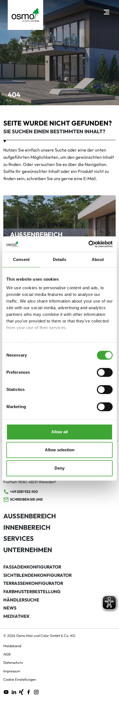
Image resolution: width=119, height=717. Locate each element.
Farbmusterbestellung (32, 591)
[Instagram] (36, 691)
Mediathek (16, 616)
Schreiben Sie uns (26, 499)
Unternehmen (27, 550)
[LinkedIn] (14, 691)
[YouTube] (6, 691)
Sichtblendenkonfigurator (37, 575)
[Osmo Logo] (25, 15)
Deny (59, 468)
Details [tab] (59, 259)
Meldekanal (12, 646)
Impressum (11, 671)
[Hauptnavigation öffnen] (106, 12)
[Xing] (21, 691)
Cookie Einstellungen (19, 679)
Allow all (59, 431)
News (9, 608)
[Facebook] (28, 691)
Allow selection (59, 449)
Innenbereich (26, 527)
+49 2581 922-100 (24, 491)
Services (18, 538)
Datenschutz (13, 662)
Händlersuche (21, 600)
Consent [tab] (21, 259)
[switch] (105, 372)
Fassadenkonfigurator (32, 567)
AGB (7, 654)
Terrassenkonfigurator (33, 583)
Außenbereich (29, 516)
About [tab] (98, 259)
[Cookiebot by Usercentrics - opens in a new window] (88, 244)
